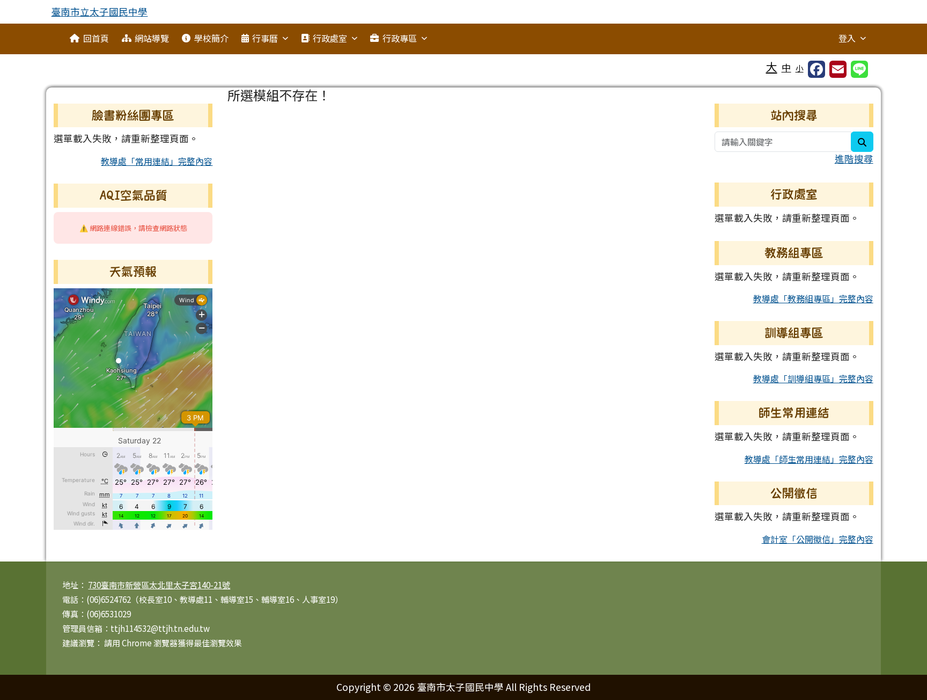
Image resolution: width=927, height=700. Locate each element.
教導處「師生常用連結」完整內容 (809, 459)
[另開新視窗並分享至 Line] (859, 69)
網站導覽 (152, 38)
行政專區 (399, 38)
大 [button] (771, 67)
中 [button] (786, 67)
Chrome (137, 642)
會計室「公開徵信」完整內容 (817, 539)
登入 (847, 38)
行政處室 (330, 38)
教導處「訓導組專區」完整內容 (813, 378)
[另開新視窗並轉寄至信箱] (838, 69)
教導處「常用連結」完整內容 (156, 161)
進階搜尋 (854, 158)
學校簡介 (211, 38)
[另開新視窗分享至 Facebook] (816, 69)
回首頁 (96, 38)
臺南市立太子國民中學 (99, 11)
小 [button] (800, 68)
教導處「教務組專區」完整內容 (813, 298)
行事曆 (265, 38)
